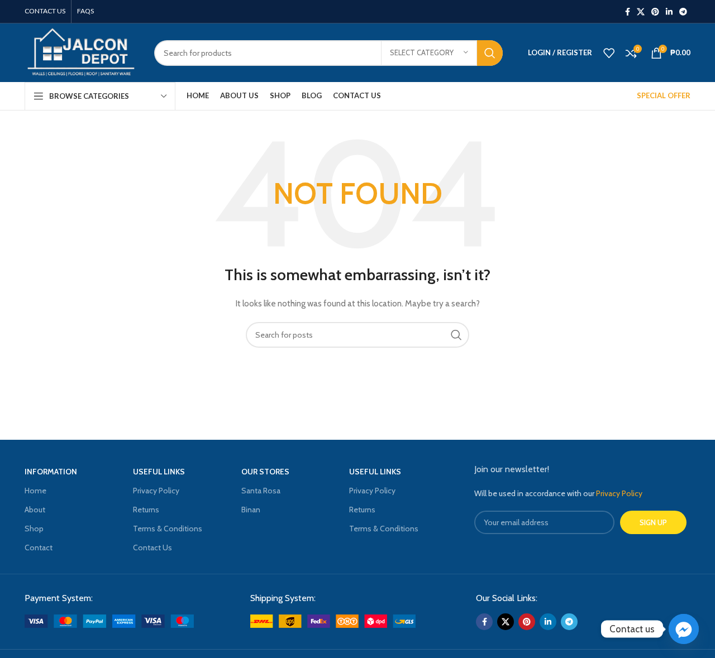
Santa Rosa (260, 491)
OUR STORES (265, 472)
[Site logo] (81, 52)
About (35, 510)
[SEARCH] (490, 53)
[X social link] (640, 11)
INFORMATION (51, 472)
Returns (146, 510)
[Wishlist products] (609, 53)
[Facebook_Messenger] (684, 629)
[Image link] (109, 620)
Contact (39, 547)
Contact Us (152, 547)
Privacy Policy (156, 491)
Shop (34, 528)
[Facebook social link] (627, 11)
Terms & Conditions (167, 528)
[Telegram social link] (683, 11)
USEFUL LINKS (159, 472)
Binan (250, 510)
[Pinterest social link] (655, 11)
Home (35, 491)
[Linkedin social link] (669, 11)
